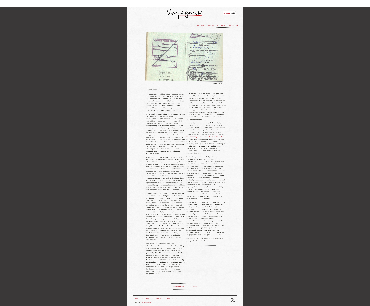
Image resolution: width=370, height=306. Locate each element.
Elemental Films (149, 303)
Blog (210, 26)
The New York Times (217, 137)
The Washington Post (195, 137)
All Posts (221, 26)
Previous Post (179, 286)
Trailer (233, 26)
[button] (233, 300)
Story (200, 26)
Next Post (193, 286)
